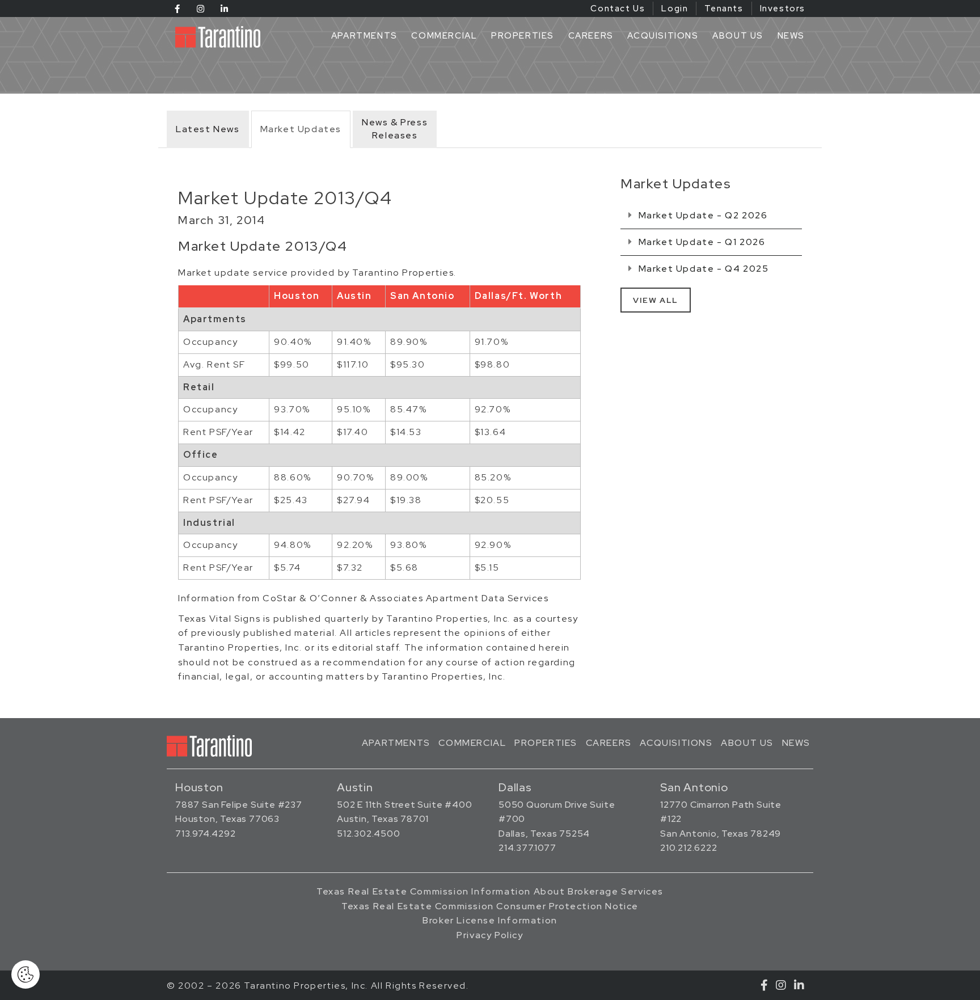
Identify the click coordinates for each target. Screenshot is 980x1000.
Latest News (208, 129)
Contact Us (617, 8)
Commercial (444, 35)
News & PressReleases (395, 128)
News (791, 35)
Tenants (723, 8)
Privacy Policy (490, 935)
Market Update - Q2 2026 (701, 215)
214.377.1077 (527, 848)
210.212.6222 (688, 848)
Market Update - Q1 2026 (700, 242)
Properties (522, 35)
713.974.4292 (205, 833)
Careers (591, 35)
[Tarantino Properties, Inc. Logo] (220, 37)
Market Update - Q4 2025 (702, 269)
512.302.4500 (368, 833)
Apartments (364, 35)
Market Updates (300, 129)
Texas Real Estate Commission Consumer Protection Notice (490, 906)
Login (674, 8)
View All (655, 300)
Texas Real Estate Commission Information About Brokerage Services (490, 891)
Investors (782, 8)
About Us (737, 35)
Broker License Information (490, 920)
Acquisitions (662, 35)
